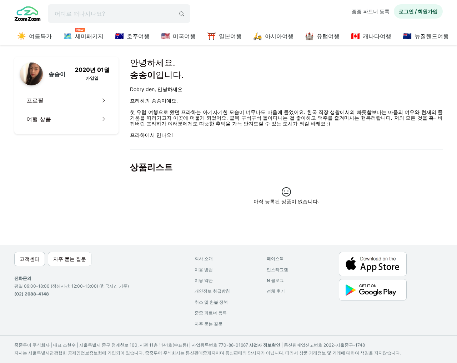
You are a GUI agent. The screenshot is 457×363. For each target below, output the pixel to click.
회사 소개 (204, 258)
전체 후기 (276, 291)
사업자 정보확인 (264, 345)
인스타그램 (277, 269)
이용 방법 (204, 269)
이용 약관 (204, 280)
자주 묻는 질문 (208, 324)
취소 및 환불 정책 (211, 302)
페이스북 (275, 258)
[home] (27, 14)
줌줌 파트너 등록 (371, 11)
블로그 (275, 280)
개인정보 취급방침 (212, 291)
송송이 (57, 74)
